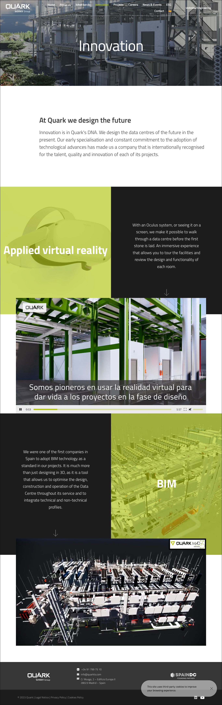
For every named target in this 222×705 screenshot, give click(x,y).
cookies (180, 687)
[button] (211, 688)
